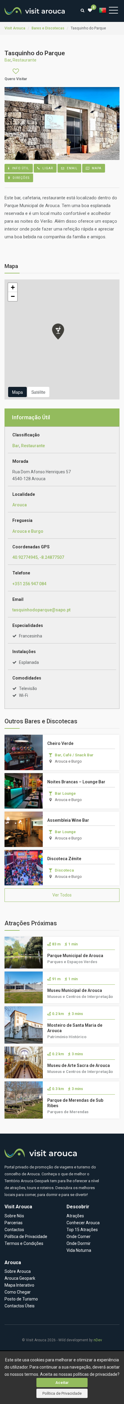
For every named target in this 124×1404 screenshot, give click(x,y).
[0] (90, 10)
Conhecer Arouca (83, 1222)
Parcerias (14, 1222)
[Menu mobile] (113, 11)
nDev (98, 1340)
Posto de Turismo (21, 1299)
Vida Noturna (79, 1250)
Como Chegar (18, 1292)
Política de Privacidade (62, 1393)
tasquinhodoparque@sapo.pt (41, 609)
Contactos (14, 1229)
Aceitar (62, 1382)
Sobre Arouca (18, 1271)
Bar (15, 445)
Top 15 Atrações (82, 1229)
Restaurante (33, 445)
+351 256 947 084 (29, 583)
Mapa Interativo (19, 1285)
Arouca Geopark (20, 1278)
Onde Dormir (79, 1243)
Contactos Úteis (20, 1305)
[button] (58, 331)
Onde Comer (79, 1236)
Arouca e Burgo (27, 531)
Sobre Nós (14, 1215)
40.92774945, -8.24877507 (38, 557)
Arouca (19, 504)
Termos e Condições (24, 1243)
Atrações (75, 1215)
